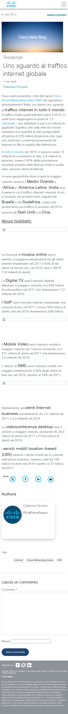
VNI (59, 560)
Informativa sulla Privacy (37, 671)
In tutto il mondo (13, 152)
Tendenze (13, 57)
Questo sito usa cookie (58, 671)
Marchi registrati (9, 673)
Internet (18, 560)
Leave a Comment (56, 15)
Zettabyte (8, 123)
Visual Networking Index (40, 560)
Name (6, 641)
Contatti (5, 671)
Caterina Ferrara (15, 87)
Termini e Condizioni (17, 671)
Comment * (9, 589)
